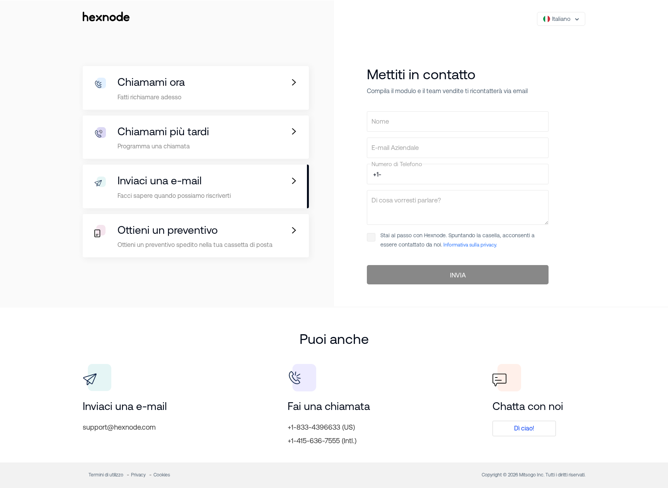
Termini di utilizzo (106, 475)
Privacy (138, 475)
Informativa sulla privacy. (469, 245)
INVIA (458, 275)
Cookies (161, 475)
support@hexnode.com (119, 427)
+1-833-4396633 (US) (321, 427)
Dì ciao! (524, 428)
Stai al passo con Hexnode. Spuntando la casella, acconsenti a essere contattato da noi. (457, 240)
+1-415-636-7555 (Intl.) (322, 441)
